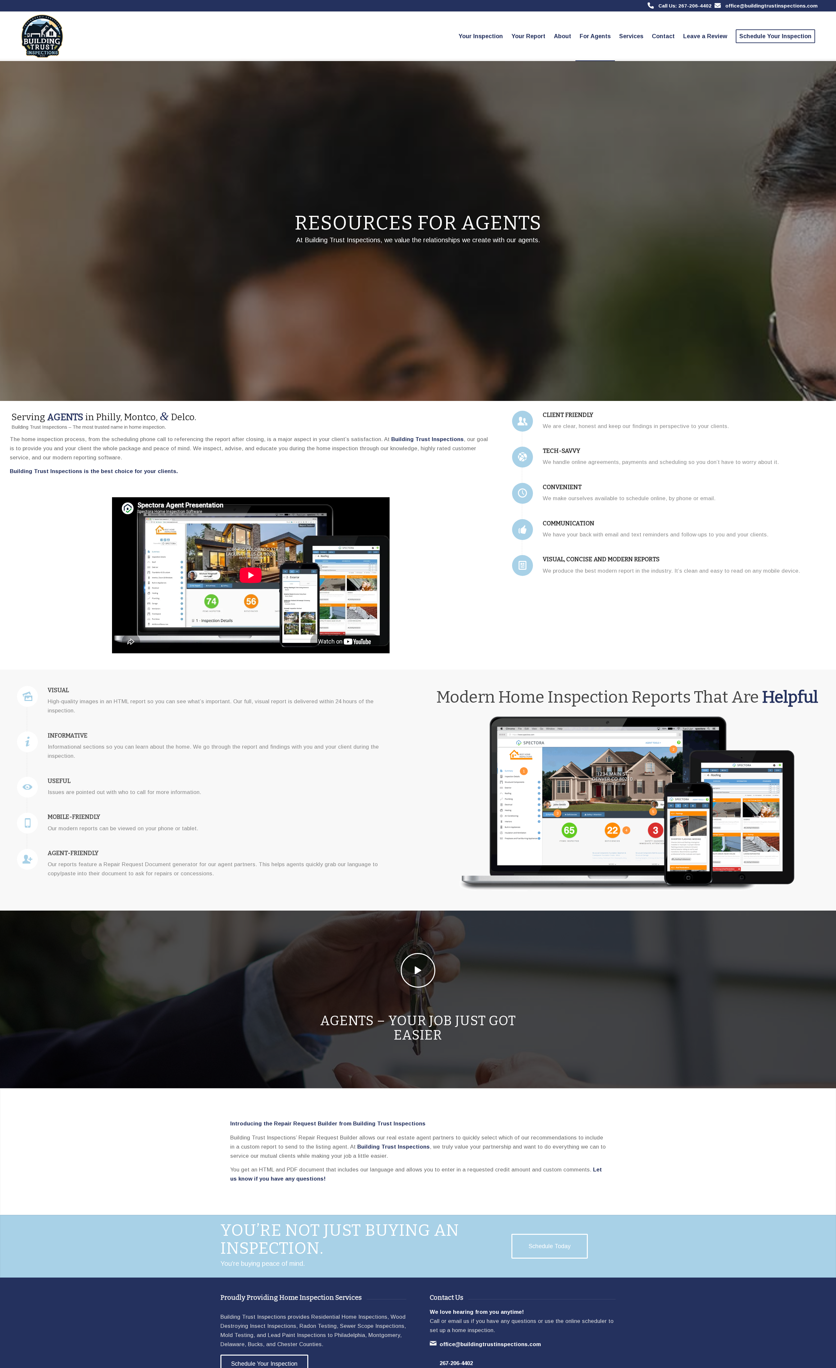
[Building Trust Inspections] (41, 36)
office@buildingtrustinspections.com (771, 5)
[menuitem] (480, 36)
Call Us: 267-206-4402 (685, 5)
